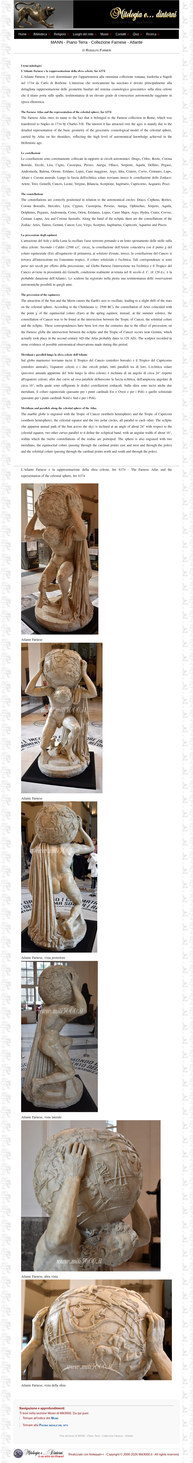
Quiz (136, 34)
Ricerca (151, 34)
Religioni (60, 34)
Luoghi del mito (83, 34)
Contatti (121, 34)
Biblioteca (40, 34)
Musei (104, 34)
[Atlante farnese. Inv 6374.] (91, 1270)
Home (22, 34)
